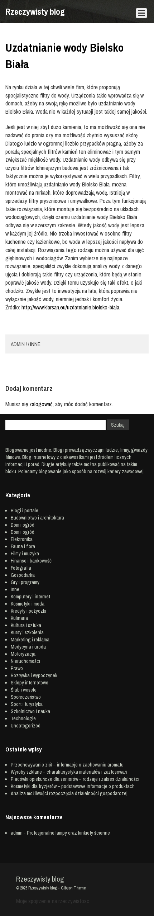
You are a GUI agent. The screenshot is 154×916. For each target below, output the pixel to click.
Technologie (23, 718)
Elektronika (22, 539)
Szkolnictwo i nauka (30, 711)
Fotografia (21, 568)
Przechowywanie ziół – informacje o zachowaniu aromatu (67, 764)
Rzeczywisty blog (35, 11)
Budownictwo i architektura (37, 517)
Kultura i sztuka (26, 625)
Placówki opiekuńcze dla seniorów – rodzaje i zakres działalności (75, 779)
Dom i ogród (22, 525)
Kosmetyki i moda (27, 604)
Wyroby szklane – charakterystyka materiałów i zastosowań (69, 772)
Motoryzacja (23, 654)
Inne (35, 344)
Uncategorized (25, 725)
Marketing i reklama (30, 639)
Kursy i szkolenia (27, 632)
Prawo (17, 668)
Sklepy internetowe (29, 682)
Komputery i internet (30, 596)
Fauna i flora (23, 546)
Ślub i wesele (24, 690)
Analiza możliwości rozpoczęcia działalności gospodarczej (69, 793)
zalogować (41, 404)
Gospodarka (23, 575)
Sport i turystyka (27, 704)
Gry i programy (25, 582)
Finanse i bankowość (31, 560)
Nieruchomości (25, 661)
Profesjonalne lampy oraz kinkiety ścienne (68, 833)
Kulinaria (19, 618)
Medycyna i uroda (28, 647)
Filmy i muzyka (25, 553)
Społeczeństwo (26, 697)
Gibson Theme (73, 888)
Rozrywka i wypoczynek (34, 675)
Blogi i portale (24, 510)
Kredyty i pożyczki (28, 611)
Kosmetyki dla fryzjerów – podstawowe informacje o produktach (73, 786)
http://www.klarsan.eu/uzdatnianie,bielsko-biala (70, 307)
